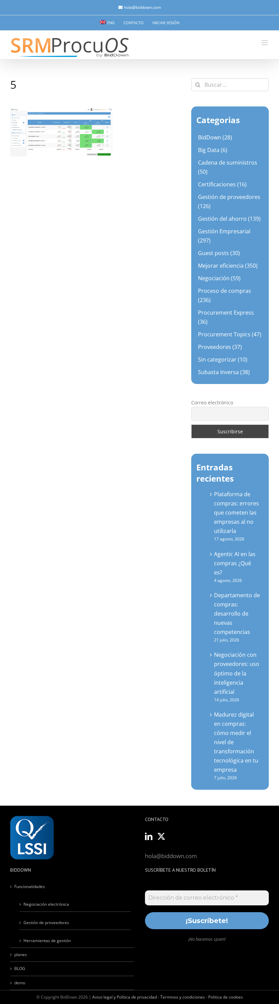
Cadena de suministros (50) (227, 167)
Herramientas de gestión (47, 940)
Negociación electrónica (46, 904)
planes (20, 954)
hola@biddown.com (142, 7)
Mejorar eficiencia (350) (228, 265)
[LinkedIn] (148, 836)
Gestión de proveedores (46, 922)
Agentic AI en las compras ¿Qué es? (235, 563)
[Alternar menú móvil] (265, 42)
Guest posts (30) (219, 253)
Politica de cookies (225, 997)
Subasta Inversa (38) (224, 372)
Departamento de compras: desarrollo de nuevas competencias (237, 613)
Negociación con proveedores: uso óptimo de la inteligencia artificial (236, 673)
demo (19, 983)
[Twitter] (161, 836)
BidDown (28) (215, 137)
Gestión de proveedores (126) (229, 201)
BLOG (19, 968)
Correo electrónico (212, 402)
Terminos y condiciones (182, 997)
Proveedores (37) (220, 347)
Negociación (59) (219, 278)
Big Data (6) (212, 150)
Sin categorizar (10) (222, 359)
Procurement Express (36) (226, 317)
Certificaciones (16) (222, 184)
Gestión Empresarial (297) (224, 236)
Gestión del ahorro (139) (229, 218)
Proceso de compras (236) (224, 295)
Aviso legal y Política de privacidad (124, 997)
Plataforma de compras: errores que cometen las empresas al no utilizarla (236, 512)
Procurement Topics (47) (229, 334)
